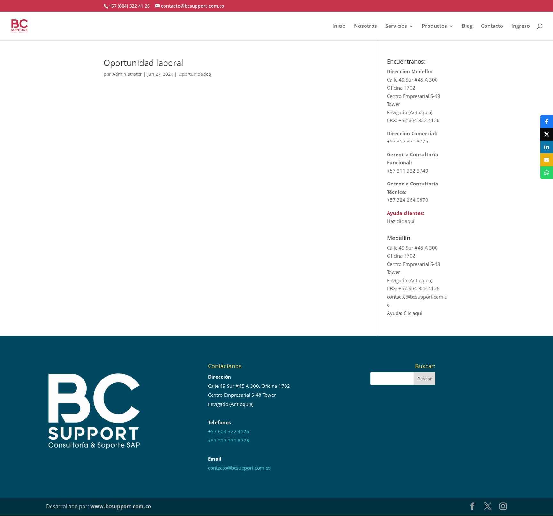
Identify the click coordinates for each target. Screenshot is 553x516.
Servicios (396, 26)
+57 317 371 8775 (228, 440)
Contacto (492, 26)
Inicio (339, 26)
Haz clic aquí (400, 221)
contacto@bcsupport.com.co (239, 468)
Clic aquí (413, 313)
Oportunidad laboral (143, 62)
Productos (434, 26)
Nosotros (365, 26)
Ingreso (520, 26)
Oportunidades (194, 74)
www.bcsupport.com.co (120, 506)
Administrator (127, 74)
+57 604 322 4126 (228, 431)
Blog (467, 26)
